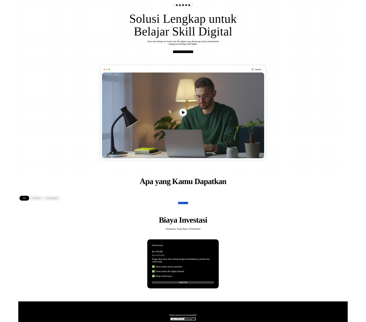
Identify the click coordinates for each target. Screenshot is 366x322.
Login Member (177, 319)
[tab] (24, 198)
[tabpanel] (183, 203)
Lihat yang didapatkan (183, 51)
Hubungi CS (190, 319)
